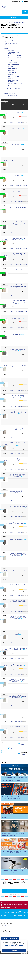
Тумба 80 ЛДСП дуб (16, 191)
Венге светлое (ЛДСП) (13, 68)
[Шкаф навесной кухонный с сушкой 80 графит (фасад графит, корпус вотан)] (4, 355)
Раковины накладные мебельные (12, 88)
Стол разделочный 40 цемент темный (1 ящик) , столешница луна (18, 507)
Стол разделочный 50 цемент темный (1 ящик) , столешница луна (18, 649)
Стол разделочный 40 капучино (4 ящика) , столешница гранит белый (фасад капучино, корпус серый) (17, 475)
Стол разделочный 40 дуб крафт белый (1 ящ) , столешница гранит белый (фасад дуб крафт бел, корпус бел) (17, 365)
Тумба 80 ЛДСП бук (16, 175)
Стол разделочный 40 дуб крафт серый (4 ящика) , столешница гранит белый (18, 428)
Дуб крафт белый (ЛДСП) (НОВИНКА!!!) (13, 77)
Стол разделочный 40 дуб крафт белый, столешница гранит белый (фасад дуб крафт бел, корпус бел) (17, 396)
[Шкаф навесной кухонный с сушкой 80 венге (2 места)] (4, 339)
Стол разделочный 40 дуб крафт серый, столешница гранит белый (18, 443)
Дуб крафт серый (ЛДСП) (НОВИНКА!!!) (13, 81)
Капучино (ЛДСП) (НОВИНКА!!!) (15, 83)
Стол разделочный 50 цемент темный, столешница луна (17, 664)
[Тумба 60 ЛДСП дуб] (4, 166)
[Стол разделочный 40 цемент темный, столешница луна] (4, 544)
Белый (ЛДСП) (11, 60)
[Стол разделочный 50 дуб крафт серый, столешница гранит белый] (4, 607)
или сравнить (25, 122)
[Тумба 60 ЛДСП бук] (4, 150)
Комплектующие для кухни (14, 85)
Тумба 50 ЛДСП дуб (16, 128)
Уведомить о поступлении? (21, 185)
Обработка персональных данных (10, 938)
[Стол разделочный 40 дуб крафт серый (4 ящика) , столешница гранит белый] (4, 434)
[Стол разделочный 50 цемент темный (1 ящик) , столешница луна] (4, 654)
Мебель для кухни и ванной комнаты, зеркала (11, 36)
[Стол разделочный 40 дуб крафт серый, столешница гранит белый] (4, 449)
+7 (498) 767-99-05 (16, 1)
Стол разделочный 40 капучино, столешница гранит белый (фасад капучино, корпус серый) (18, 491)
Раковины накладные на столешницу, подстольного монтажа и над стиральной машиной (13, 92)
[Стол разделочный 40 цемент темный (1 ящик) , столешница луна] (4, 513)
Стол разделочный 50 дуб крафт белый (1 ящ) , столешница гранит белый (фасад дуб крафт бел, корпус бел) (17, 554)
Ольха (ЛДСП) (11, 50)
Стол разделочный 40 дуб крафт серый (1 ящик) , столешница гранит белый (17, 412)
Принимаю (14, 950)
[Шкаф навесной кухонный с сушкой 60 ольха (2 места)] (4, 323)
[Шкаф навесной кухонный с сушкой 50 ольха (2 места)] (4, 244)
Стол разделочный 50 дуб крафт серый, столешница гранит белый (18, 601)
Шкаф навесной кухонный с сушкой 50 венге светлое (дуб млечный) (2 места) (18, 207)
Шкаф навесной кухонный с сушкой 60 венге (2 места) (18, 270)
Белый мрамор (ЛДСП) (13, 62)
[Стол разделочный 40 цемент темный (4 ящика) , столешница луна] (4, 528)
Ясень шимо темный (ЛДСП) (14, 58)
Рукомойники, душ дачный (10, 95)
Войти (11, 122)
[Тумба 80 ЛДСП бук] (4, 181)
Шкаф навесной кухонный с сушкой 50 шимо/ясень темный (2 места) (18, 254)
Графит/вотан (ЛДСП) (13, 72)
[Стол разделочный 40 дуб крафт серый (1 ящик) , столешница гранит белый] (4, 418)
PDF (21, 754)
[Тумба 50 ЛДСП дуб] (4, 134)
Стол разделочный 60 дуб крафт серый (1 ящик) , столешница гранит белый (17, 728)
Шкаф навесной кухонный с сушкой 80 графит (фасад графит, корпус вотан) (18, 349)
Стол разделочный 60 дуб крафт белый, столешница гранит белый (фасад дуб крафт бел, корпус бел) (17, 712)
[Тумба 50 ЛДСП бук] (4, 118)
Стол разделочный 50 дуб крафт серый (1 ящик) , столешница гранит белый (17, 586)
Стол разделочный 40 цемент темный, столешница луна (17, 538)
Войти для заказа (18, 122)
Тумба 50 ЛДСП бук (16, 112)
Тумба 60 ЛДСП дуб (16, 160)
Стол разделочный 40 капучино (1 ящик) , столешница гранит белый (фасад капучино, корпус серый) (17, 459)
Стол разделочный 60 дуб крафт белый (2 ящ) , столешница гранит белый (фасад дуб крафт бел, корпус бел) (17, 696)
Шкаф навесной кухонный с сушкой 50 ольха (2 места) (18, 239)
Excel (24, 754)
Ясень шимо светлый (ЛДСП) (14, 55)
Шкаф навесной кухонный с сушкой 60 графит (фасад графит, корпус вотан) (18, 302)
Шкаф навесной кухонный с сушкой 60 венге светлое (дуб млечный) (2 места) (18, 286)
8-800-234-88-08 (6, 924)
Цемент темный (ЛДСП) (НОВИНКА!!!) (13, 53)
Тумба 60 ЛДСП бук (16, 144)
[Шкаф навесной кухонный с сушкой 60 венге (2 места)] (4, 276)
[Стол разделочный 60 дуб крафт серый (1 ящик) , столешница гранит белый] (4, 733)
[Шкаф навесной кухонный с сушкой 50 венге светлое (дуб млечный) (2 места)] (4, 213)
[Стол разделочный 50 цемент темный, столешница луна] (4, 670)
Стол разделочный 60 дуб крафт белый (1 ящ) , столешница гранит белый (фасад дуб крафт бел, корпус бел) (17, 680)
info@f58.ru (6, 925)
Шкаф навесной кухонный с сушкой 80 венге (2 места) (18, 333)
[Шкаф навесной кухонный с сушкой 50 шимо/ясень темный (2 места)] (4, 260)
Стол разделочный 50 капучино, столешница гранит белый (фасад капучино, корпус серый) (18, 633)
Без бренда (4, 113)
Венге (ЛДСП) (11, 66)
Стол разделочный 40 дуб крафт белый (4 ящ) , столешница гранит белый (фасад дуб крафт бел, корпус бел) (17, 380)
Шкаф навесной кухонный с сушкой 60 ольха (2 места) (18, 317)
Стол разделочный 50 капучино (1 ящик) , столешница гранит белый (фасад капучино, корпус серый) (17, 617)
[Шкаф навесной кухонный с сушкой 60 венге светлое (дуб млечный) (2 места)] (4, 292)
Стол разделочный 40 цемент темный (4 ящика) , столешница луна (18, 522)
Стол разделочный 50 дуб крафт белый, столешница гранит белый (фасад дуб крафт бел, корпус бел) (17, 570)
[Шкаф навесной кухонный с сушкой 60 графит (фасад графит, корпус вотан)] (4, 307)
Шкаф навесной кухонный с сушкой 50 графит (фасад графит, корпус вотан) (18, 223)
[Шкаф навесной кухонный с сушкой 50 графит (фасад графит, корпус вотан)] (4, 229)
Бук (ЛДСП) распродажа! (13, 64)
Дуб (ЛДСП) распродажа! (13, 74)
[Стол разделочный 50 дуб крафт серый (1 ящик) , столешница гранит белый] (4, 591)
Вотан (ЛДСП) (11, 70)
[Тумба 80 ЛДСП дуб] (4, 197)
